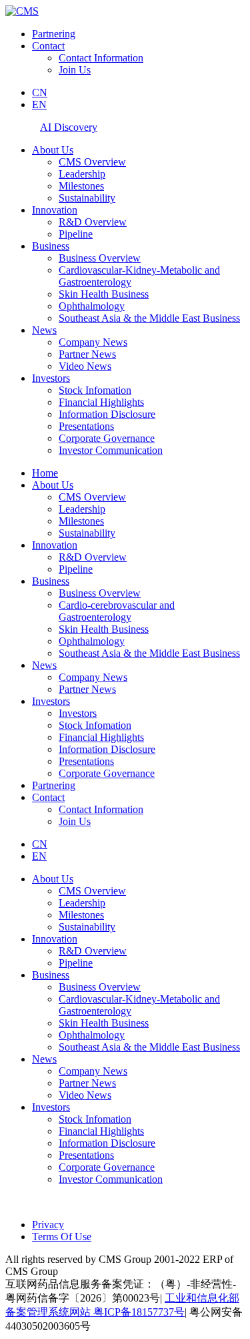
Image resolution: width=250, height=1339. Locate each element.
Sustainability (87, 198)
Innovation (54, 210)
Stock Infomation (95, 390)
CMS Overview (92, 162)
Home (45, 473)
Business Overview (100, 258)
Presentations (86, 426)
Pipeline (76, 234)
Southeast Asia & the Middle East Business (149, 318)
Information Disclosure (107, 414)
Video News (85, 366)
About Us (52, 150)
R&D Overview (93, 222)
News (44, 330)
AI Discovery (68, 127)
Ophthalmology (92, 306)
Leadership (82, 174)
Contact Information (101, 57)
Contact (48, 45)
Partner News (87, 354)
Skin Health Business (104, 294)
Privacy (48, 1224)
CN (39, 92)
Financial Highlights (101, 402)
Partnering (53, 33)
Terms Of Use (61, 1236)
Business (50, 246)
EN (39, 104)
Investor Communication (111, 450)
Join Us (75, 69)
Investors (51, 378)
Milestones (81, 186)
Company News (93, 342)
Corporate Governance (107, 438)
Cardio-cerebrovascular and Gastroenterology (117, 611)
